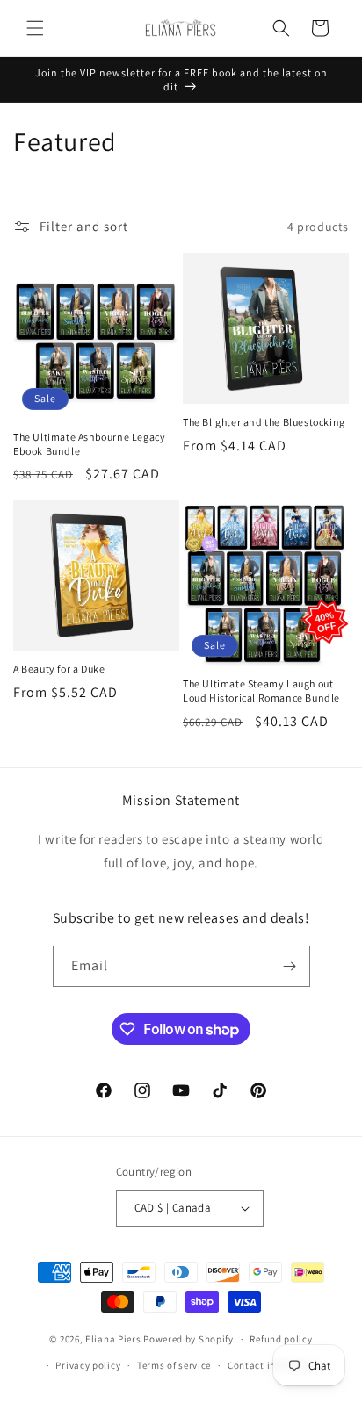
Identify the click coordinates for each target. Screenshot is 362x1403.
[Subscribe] (290, 966)
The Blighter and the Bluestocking (264, 421)
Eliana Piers (113, 1339)
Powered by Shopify (188, 1339)
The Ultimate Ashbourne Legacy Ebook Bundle (89, 443)
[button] (35, 28)
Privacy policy (87, 1365)
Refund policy (281, 1339)
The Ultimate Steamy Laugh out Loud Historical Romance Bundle (261, 690)
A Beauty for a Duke (59, 668)
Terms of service (174, 1365)
